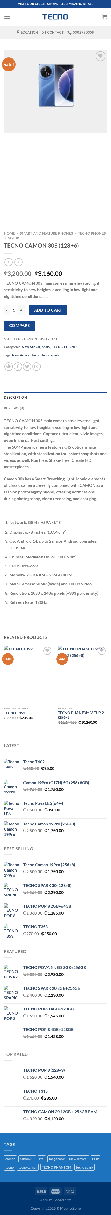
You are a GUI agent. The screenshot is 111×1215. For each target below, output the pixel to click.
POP (95, 1159)
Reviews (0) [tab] (14, 408)
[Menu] (7, 16)
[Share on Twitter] (27, 366)
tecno (36, 355)
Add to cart (48, 310)
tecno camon (27, 1167)
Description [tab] (15, 397)
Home (9, 233)
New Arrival (31, 347)
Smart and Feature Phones (46, 233)
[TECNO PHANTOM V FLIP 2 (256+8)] (82, 675)
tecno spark (50, 355)
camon (10, 1159)
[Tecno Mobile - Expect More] (55, 17)
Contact (63, 1200)
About (46, 1200)
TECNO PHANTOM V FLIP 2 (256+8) (81, 715)
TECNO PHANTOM (56, 1167)
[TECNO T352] (28, 675)
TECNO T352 (14, 713)
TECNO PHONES (92, 233)
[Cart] (104, 16)
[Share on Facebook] (18, 366)
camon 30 (27, 1159)
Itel (41, 1159)
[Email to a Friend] (36, 366)
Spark (14, 238)
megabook (57, 1159)
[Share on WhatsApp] (8, 366)
